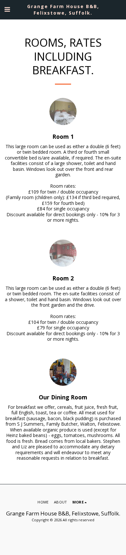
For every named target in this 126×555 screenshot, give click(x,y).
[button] (7, 9)
